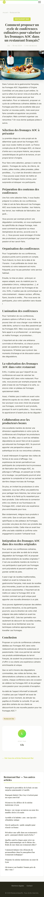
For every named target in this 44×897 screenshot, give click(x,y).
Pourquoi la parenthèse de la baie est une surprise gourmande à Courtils (21, 788)
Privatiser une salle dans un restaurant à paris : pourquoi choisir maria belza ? (21, 833)
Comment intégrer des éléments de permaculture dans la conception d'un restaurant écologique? (20, 852)
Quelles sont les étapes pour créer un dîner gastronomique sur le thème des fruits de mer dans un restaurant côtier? (21, 842)
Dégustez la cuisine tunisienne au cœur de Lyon (21, 861)
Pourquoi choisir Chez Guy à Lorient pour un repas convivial (21, 796)
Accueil (5, 12)
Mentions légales (18, 886)
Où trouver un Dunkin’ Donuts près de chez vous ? (20, 868)
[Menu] (39, 2)
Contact (29, 886)
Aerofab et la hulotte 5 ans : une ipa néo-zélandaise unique (21, 818)
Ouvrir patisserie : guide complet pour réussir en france (20, 826)
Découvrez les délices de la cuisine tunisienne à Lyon (18, 803)
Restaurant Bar (15, 12)
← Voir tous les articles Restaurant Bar (18, 758)
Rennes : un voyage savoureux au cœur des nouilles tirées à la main (22, 811)
